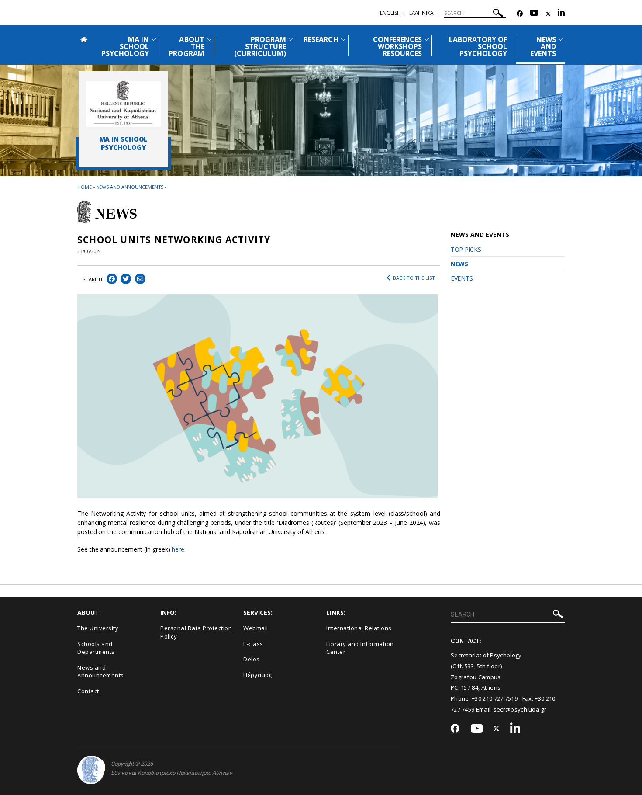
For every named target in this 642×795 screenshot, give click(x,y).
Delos (251, 659)
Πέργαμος (257, 675)
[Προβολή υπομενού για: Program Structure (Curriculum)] (291, 39)
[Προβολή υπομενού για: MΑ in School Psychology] (154, 39)
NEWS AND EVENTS (543, 46)
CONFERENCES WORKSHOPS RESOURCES (397, 46)
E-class (253, 644)
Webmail (255, 628)
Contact (88, 691)
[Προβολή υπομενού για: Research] (343, 39)
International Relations (359, 628)
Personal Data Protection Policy (196, 632)
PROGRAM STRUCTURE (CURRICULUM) (260, 46)
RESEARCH (321, 39)
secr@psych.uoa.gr (520, 709)
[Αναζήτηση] (498, 14)
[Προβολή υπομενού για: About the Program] (209, 39)
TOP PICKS (466, 249)
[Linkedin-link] (561, 13)
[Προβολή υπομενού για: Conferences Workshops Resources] (426, 39)
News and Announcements (130, 187)
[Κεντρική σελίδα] (123, 104)
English (390, 13)
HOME (84, 187)
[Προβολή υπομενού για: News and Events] (561, 39)
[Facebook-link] (520, 13)
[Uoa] (91, 770)
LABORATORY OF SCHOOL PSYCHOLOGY (478, 46)
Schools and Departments (96, 648)
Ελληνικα (421, 13)
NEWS (459, 264)
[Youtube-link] (534, 13)
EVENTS (462, 278)
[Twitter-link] (548, 13)
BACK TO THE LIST (414, 277)
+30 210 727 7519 (495, 698)
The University (97, 628)
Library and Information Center (360, 648)
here (178, 549)
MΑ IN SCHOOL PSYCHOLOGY (125, 46)
